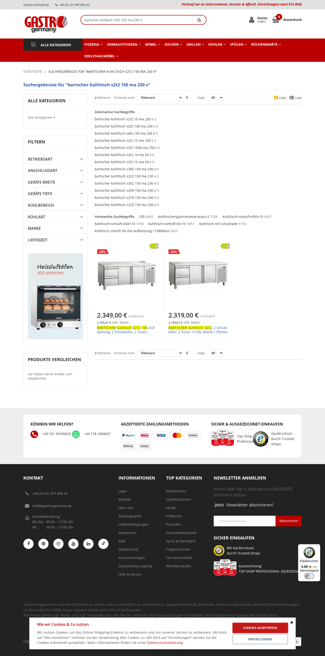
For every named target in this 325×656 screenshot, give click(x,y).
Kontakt (124, 499)
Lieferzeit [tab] (38, 240)
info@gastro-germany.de (52, 506)
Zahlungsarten (130, 516)
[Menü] (317, 547)
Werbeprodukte (178, 566)
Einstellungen (260, 639)
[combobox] (136, 19)
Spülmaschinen (178, 499)
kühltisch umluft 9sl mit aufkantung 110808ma (132, 231)
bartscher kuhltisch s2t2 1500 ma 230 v (126, 147)
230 (142, 216)
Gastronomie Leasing (135, 566)
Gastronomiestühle (181, 532)
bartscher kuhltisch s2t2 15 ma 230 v (124, 140)
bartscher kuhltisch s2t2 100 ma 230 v (125, 126)
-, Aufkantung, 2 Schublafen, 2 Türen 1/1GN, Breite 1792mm (126, 331)
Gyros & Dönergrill (180, 541)
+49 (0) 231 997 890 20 (50, 493)
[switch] (309, 576)
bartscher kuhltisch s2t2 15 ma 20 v (123, 162)
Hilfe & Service (130, 574)
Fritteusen (174, 516)
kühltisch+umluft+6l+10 (167, 223)
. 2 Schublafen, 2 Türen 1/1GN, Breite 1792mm (198, 329)
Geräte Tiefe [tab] (40, 193)
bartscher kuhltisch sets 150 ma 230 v (125, 133)
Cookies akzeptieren (260, 628)
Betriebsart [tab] (40, 159)
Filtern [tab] (36, 142)
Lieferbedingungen (133, 524)
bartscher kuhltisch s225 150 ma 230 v (125, 204)
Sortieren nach (124, 97)
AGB (121, 541)
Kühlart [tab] (36, 217)
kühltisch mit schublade (218, 223)
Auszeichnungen (131, 557)
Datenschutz (128, 549)
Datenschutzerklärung (165, 642)
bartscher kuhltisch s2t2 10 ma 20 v (123, 154)
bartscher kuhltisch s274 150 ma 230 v (125, 197)
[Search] (199, 20)
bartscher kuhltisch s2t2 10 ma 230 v (124, 119)
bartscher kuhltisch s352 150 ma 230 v (125, 183)
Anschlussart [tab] (42, 170)
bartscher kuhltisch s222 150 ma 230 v (125, 176)
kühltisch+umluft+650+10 (115, 223)
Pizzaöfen (173, 524)
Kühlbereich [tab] (41, 205)
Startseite (32, 71)
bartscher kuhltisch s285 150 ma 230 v (125, 169)
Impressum (127, 532)
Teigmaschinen (178, 549)
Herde (171, 507)
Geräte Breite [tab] (41, 182)
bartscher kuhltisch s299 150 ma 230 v (125, 190)
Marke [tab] (34, 228)
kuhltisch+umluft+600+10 (243, 216)
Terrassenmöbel (179, 557)
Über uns (125, 507)
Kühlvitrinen (176, 491)
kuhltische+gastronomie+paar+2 (183, 216)
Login (122, 491)
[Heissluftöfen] (55, 296)
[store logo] (48, 24)
